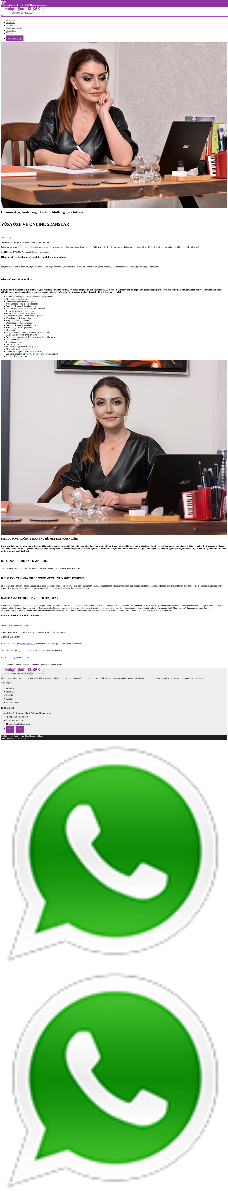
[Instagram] (5, 2)
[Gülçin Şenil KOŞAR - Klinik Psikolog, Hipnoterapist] (22, 13)
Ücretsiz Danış (15, 38)
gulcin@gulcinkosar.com (19, 724)
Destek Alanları (13, 28)
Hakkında (10, 22)
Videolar (10, 33)
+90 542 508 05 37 (27, 644)
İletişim (9, 698)
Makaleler (11, 30)
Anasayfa (10, 20)
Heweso (23, 738)
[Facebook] (2, 2)
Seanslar (10, 25)
